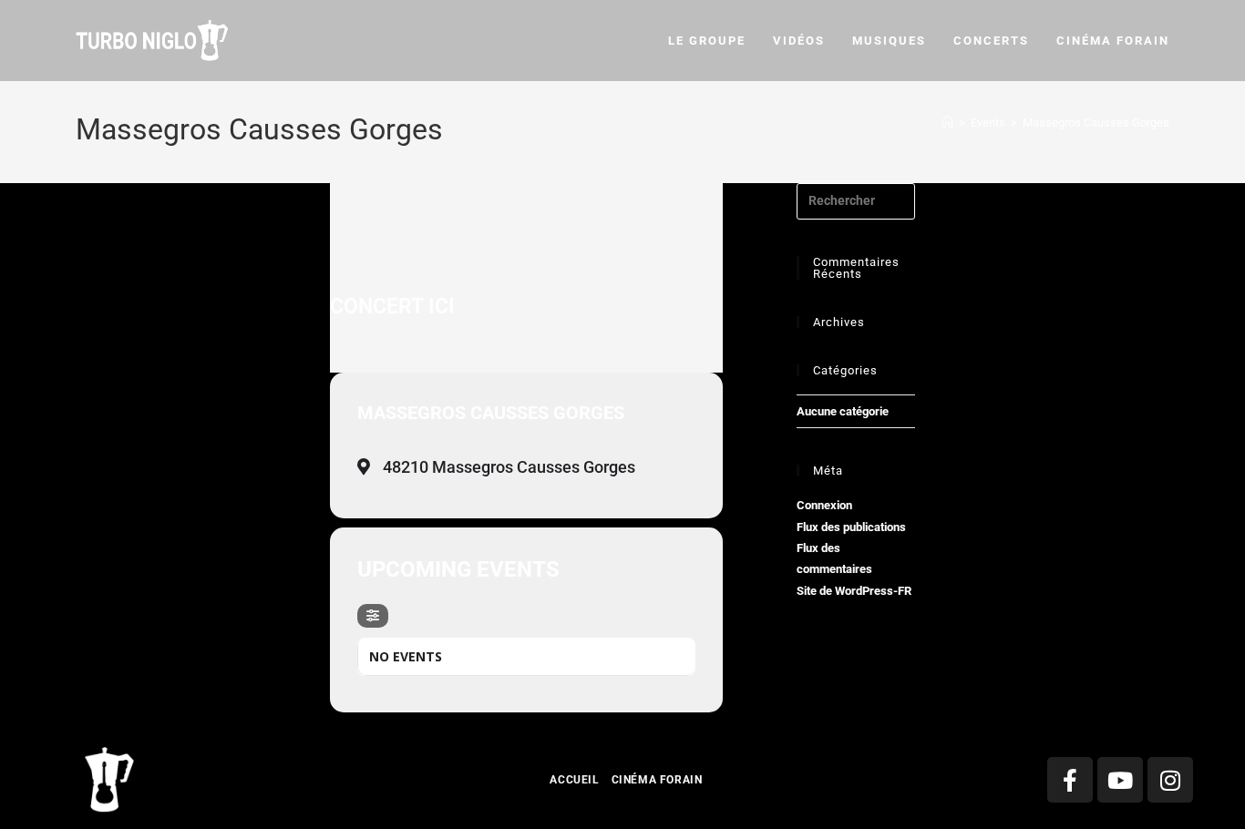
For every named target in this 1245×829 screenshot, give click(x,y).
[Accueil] (947, 122)
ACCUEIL (574, 779)
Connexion (824, 505)
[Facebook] (1070, 780)
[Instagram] (1170, 780)
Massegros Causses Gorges (1096, 122)
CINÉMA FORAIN (657, 779)
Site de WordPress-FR (854, 591)
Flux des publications (851, 527)
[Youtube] (1120, 780)
